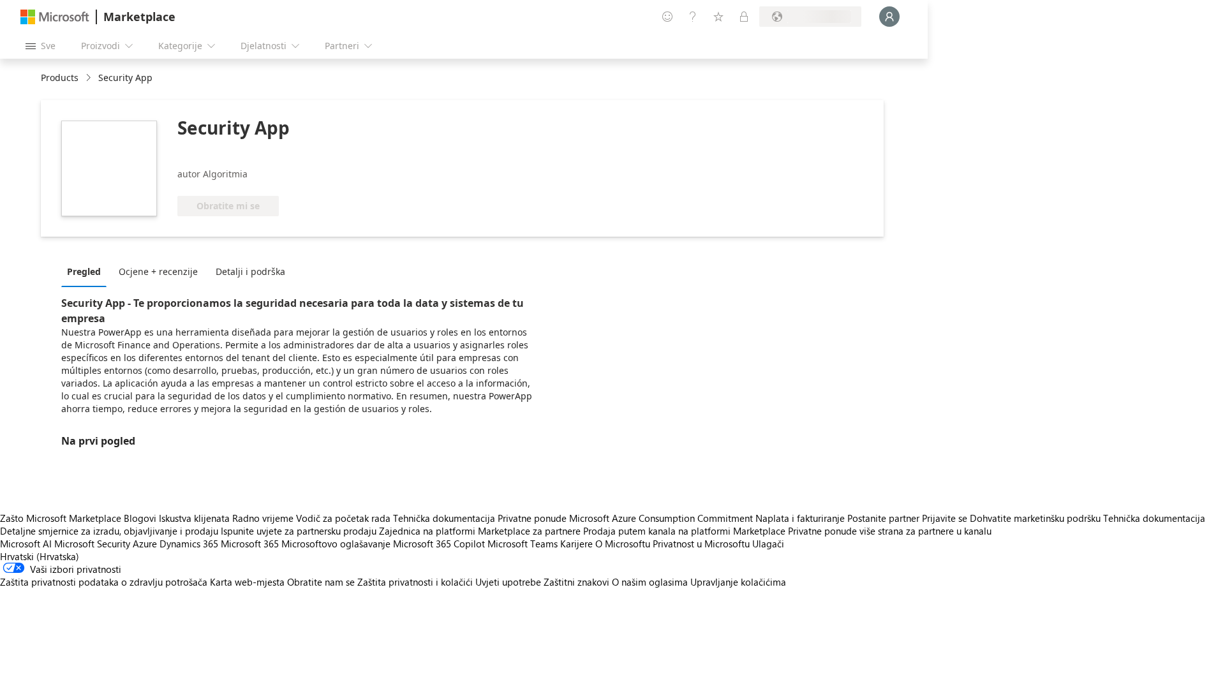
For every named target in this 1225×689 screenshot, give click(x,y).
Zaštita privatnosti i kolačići (415, 581)
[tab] (87, 271)
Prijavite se (944, 518)
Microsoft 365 (250, 543)
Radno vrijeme (262, 518)
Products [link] (59, 77)
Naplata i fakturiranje (800, 518)
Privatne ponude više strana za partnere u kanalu (889, 530)
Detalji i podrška (250, 271)
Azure (145, 543)
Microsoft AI (26, 543)
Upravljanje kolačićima (738, 581)
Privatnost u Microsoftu (701, 543)
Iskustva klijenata (194, 518)
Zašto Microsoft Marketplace (60, 518)
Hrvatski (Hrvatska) (39, 556)
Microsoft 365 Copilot (439, 543)
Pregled (84, 271)
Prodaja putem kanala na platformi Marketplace (684, 530)
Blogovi (140, 518)
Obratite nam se (321, 581)
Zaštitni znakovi (576, 581)
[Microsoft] (54, 17)
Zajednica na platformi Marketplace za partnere (480, 530)
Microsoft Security (92, 543)
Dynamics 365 (189, 543)
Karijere (576, 543)
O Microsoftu (622, 543)
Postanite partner (883, 518)
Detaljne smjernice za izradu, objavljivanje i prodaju (109, 530)
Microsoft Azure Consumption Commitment (662, 518)
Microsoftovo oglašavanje (335, 543)
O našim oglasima (650, 581)
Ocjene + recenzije (158, 271)
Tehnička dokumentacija (444, 518)
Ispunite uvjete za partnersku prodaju (298, 530)
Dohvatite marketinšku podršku (1035, 518)
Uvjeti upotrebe (508, 581)
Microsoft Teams (522, 543)
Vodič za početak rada (343, 518)
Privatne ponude (532, 518)
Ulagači (768, 543)
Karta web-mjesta (247, 581)
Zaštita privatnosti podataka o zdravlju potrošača (103, 581)
